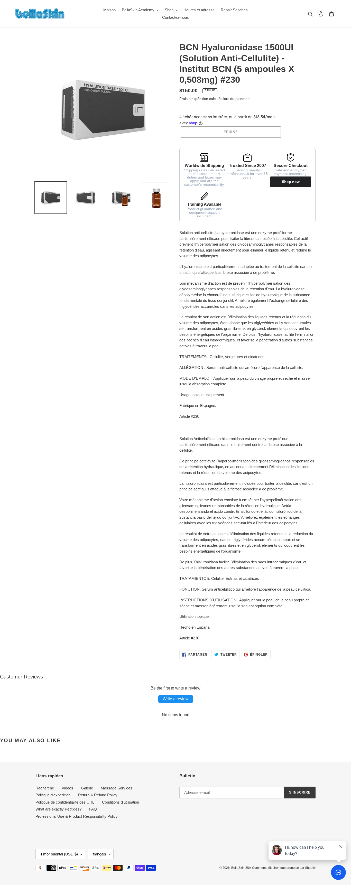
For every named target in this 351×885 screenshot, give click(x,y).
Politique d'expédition (52, 795)
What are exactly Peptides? (58, 809)
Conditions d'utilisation (120, 802)
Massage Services (116, 788)
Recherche (44, 788)
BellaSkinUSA (241, 868)
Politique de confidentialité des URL (64, 802)
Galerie (87, 788)
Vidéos (67, 788)
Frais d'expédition (193, 99)
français (99, 854)
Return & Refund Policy (97, 795)
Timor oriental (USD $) (59, 854)
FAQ (93, 809)
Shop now (291, 182)
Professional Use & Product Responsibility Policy (76, 816)
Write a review (176, 699)
